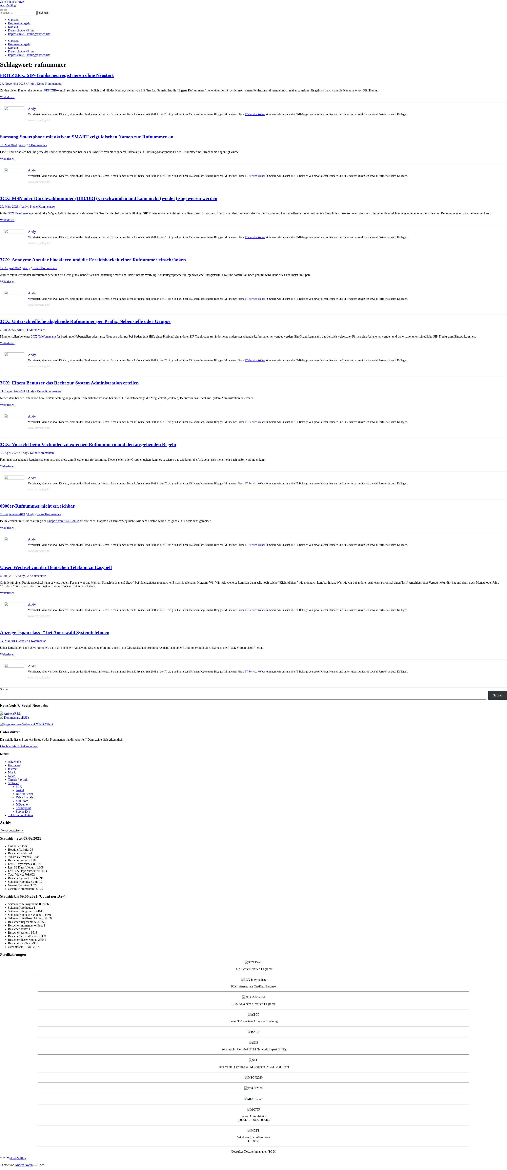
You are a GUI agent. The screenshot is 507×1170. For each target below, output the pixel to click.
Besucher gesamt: (19, 878)
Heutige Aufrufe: (19, 849)
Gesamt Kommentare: (22, 888)
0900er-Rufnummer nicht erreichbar (37, 506)
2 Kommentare (36, 575)
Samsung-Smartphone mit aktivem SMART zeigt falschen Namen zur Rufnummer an (86, 136)
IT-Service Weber (255, 114)
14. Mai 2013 (8, 641)
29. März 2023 (9, 206)
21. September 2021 (12, 391)
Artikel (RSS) (12, 713)
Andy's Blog (8, 5)
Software (13, 783)
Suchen (4, 689)
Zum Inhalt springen (12, 1)
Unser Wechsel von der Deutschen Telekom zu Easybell (56, 567)
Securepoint (23, 808)
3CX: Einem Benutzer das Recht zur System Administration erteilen (69, 382)
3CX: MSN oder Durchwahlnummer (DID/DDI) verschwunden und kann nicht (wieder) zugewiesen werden (108, 198)
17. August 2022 (10, 268)
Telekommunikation (20, 815)
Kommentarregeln (19, 23)
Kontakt (13, 27)
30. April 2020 (9, 453)
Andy (30, 83)
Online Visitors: (18, 846)
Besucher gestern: (19, 860)
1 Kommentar (37, 641)
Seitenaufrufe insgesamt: (23, 881)
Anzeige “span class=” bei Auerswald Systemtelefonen (54, 632)
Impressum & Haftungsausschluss (29, 34)
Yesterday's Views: (20, 856)
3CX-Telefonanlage (20, 213)
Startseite (13, 19)
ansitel (20, 790)
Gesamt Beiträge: (19, 885)
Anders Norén (24, 1165)
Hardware (14, 765)
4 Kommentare (35, 329)
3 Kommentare (38, 145)
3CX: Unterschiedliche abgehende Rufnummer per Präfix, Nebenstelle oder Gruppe (85, 321)
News (11, 776)
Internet (12, 768)
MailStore (22, 801)
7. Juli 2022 (7, 329)
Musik (12, 772)
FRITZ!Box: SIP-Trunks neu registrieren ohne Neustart (57, 75)
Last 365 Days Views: (22, 871)
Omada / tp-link (18, 779)
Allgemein (14, 761)
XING (48, 724)
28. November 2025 (12, 83)
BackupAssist (24, 793)
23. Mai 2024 (8, 145)
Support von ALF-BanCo (63, 521)
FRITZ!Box (51, 90)
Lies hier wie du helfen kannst (19, 746)
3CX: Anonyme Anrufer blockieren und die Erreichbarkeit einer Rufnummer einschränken (93, 259)
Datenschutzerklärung (21, 30)
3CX (19, 786)
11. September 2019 (12, 514)
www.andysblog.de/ (39, 120)
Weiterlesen (7, 97)
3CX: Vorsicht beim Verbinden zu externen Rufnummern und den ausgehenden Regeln (88, 444)
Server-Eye (23, 811)
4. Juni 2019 (7, 575)
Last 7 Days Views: (20, 864)
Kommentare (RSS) (16, 717)
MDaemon (22, 804)
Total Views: (16, 874)
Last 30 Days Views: (21, 867)
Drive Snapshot (25, 797)
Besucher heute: (18, 853)
